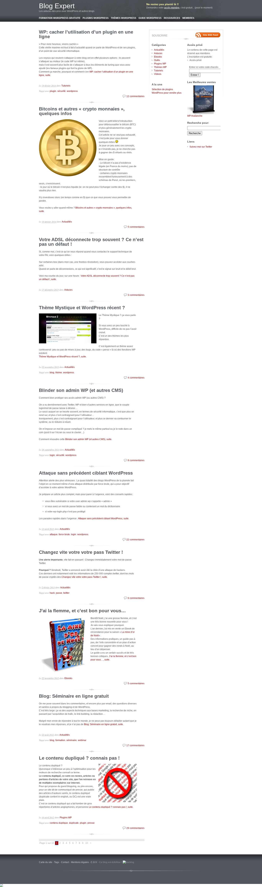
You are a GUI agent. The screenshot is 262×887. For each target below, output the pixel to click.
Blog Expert (57, 6)
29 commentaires (135, 828)
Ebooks (68, 678)
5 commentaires (136, 227)
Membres (188, 18)
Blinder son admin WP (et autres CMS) (81, 390)
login (52, 455)
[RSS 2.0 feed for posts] (207, 34)
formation (60, 740)
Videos (157, 74)
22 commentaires (135, 539)
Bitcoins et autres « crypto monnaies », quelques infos (82, 111)
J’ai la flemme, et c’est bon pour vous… (82, 610)
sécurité (61, 91)
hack (52, 593)
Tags (56, 862)
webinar (82, 740)
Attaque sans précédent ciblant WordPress (86, 473)
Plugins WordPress (96, 18)
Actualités (67, 221)
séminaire (71, 740)
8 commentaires (136, 460)
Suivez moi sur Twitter (200, 146)
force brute (64, 534)
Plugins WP (66, 817)
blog (52, 372)
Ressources (172, 18)
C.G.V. (94, 862)
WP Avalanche (194, 116)
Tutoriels (65, 85)
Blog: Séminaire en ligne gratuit (74, 696)
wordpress (72, 91)
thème (58, 372)
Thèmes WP (160, 67)
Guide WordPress (149, 18)
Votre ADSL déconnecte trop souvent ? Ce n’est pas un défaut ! (91, 242)
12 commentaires (135, 96)
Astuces (68, 290)
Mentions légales (80, 862)
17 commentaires (135, 745)
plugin (53, 91)
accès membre (172, 7)
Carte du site (45, 862)
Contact (65, 862)
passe (59, 593)
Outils (157, 60)
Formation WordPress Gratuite (59, 18)
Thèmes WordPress (123, 18)
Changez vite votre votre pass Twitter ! (81, 552)
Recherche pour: (198, 122)
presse (91, 823)
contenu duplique (59, 823)
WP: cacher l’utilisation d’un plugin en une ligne (86, 34)
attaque (54, 534)
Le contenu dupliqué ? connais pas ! (79, 758)
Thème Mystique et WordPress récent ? (82, 307)
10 (86, 843)
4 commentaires (136, 377)
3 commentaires (136, 295)
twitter (66, 593)
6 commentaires (136, 598)
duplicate (74, 823)
